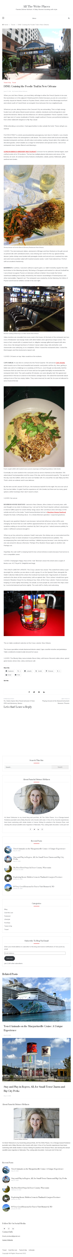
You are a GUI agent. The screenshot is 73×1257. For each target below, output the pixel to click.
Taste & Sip (7, 82)
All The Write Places (36, 6)
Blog (5, 909)
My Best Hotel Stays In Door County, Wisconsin (32, 868)
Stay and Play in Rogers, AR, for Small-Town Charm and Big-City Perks (38, 858)
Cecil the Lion (8, 913)
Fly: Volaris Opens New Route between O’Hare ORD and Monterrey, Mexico (19, 702)
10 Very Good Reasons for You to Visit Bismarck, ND (33, 887)
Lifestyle (7, 919)
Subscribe (9, 958)
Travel (14, 82)
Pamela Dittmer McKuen (20, 91)
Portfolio (7, 923)
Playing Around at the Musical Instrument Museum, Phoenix (55, 702)
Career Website (7, 1240)
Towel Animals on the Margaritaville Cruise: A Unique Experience (39, 849)
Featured (7, 916)
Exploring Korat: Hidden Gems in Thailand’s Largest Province (37, 877)
